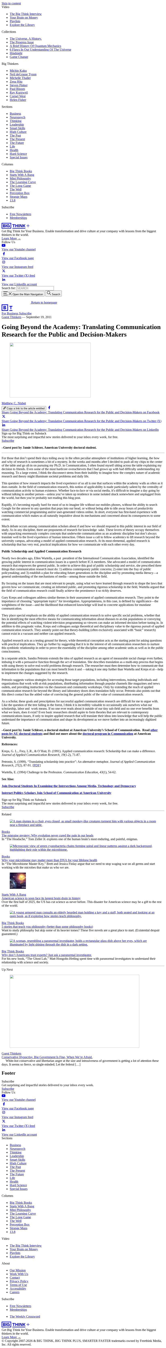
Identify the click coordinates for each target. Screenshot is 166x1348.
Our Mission (18, 1270)
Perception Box (20, 193)
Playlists (15, 21)
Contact (15, 1277)
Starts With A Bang (22, 175)
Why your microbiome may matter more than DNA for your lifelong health (49, 860)
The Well (15, 189)
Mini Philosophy (20, 178)
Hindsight (16, 53)
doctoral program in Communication (108, 733)
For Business (10, 313)
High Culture (18, 132)
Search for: (9, 288)
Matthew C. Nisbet (14, 403)
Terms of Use (18, 1285)
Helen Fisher (18, 100)
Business (15, 113)
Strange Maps (18, 196)
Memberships (18, 217)
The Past (15, 135)
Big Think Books (21, 171)
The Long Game (20, 185)
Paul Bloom (17, 89)
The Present (17, 139)
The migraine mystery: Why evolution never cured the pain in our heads (47, 835)
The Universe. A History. (26, 38)
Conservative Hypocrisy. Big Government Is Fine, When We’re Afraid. (47, 1057)
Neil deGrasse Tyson (23, 74)
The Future (17, 142)
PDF (37, 765)
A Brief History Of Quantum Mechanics (35, 46)
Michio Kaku (18, 70)
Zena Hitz (16, 81)
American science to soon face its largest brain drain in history (41, 898)
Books (6, 831)
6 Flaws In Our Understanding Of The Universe (40, 49)
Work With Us (19, 1274)
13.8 (12, 200)
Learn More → (11, 238)
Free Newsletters (20, 214)
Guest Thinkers (11, 317)
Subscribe (25, 313)
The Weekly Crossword (25, 1316)
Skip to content (11, 3)
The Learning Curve (23, 182)
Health (14, 150)
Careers (14, 1292)
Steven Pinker (19, 85)
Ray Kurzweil (19, 92)
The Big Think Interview (26, 14)
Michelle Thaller (20, 78)
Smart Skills (17, 128)
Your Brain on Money (24, 17)
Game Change (19, 57)
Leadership (17, 124)
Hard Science (18, 153)
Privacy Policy (19, 1281)
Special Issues (19, 157)
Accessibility (18, 1288)
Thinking (15, 121)
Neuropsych (17, 117)
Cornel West (18, 96)
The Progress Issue (22, 42)
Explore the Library (22, 25)
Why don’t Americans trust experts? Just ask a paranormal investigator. (47, 955)
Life (12, 146)
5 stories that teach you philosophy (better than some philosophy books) (47, 926)
